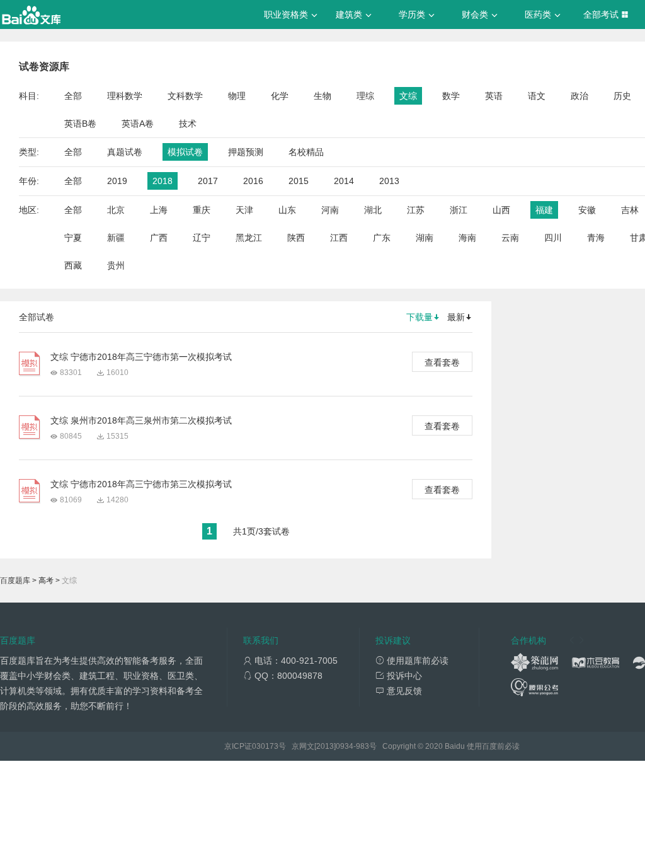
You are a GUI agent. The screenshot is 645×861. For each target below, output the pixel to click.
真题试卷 (124, 152)
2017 (208, 181)
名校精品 (306, 152)
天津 (244, 210)
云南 (510, 238)
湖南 (424, 238)
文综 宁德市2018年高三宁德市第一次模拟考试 (141, 357)
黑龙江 (249, 238)
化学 (279, 96)
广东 (382, 238)
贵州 (116, 265)
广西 (159, 238)
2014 (344, 181)
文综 (408, 96)
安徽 (587, 210)
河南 (330, 210)
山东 (287, 210)
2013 (389, 181)
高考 (46, 580)
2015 (298, 181)
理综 (365, 96)
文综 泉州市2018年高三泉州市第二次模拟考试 (141, 420)
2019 (117, 181)
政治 (579, 96)
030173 (265, 746)
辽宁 (201, 238)
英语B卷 (80, 123)
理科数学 (124, 96)
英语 (494, 96)
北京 (116, 210)
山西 (501, 210)
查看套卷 (442, 362)
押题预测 (245, 152)
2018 (162, 181)
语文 (536, 96)
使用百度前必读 (493, 746)
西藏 (73, 265)
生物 (322, 96)
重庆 (201, 210)
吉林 (630, 210)
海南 (467, 238)
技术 (188, 123)
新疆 (116, 238)
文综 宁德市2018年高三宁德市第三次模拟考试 (141, 484)
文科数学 (185, 96)
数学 (451, 96)
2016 (253, 181)
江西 (339, 238)
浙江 (458, 210)
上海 (159, 210)
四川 (553, 238)
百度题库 (15, 580)
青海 (596, 238)
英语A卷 (138, 123)
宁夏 (73, 238)
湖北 (373, 210)
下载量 (419, 317)
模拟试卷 (185, 152)
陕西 (296, 238)
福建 (544, 210)
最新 (456, 317)
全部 (73, 96)
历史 (622, 96)
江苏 (416, 210)
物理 (237, 96)
